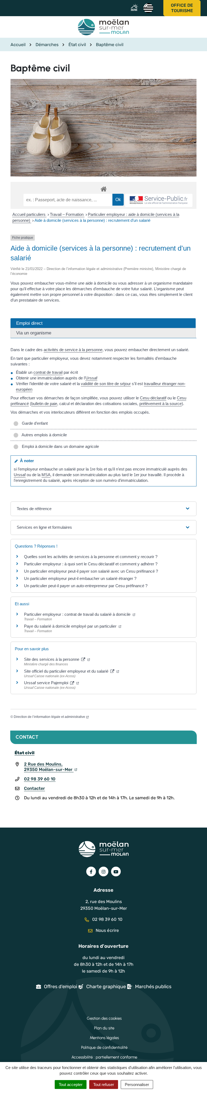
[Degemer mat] (148, 7)
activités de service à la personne (73, 349)
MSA (46, 474)
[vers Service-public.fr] (158, 200)
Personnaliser (137, 1084)
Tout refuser (103, 1084)
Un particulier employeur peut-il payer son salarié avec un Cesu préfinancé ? (91, 571)
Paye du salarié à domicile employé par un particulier (71, 626)
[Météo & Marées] (136, 8)
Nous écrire (107, 930)
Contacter (34, 788)
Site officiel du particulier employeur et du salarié (66, 671)
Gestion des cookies (104, 1018)
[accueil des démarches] (103, 188)
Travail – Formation (67, 214)
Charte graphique (106, 987)
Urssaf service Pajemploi (46, 682)
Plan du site (104, 1028)
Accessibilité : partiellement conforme (104, 1057)
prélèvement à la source (160, 403)
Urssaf (91, 378)
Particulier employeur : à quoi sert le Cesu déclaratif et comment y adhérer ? (90, 564)
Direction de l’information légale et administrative (49, 717)
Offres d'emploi (60, 987)
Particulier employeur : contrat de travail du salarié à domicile (78, 614)
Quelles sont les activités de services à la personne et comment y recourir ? (90, 556)
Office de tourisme (182, 8)
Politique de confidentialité (104, 1047)
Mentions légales (104, 1037)
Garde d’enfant (34, 423)
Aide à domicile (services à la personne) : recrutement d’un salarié (92, 220)
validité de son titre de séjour (106, 383)
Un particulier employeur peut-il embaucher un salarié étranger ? (80, 578)
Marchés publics (153, 987)
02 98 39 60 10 (40, 778)
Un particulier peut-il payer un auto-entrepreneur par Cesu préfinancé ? (85, 585)
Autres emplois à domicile (43, 435)
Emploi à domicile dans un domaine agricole (59, 446)
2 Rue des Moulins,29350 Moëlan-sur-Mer (49, 767)
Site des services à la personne (52, 659)
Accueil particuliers (29, 214)
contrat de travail (48, 372)
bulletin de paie (44, 403)
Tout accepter (70, 1084)
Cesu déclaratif (153, 398)
